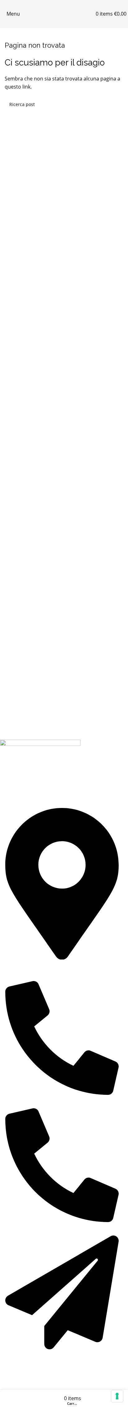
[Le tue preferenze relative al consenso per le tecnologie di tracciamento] (117, 1396)
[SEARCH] (116, 104)
